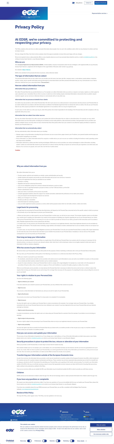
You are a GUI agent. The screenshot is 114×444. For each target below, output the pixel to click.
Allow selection (101, 429)
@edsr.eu (39, 338)
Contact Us (88, 2)
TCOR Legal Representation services (69, 419)
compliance (34, 338)
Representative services (99, 13)
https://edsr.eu (26, 69)
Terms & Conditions (89, 419)
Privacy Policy (40, 430)
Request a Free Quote (100, 2)
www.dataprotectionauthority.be (30, 389)
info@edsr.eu (79, 2)
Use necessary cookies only (101, 434)
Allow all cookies (101, 425)
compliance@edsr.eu (89, 57)
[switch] (44, 441)
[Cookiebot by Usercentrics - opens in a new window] (10, 441)
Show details (80, 441)
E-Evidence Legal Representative (69, 421)
